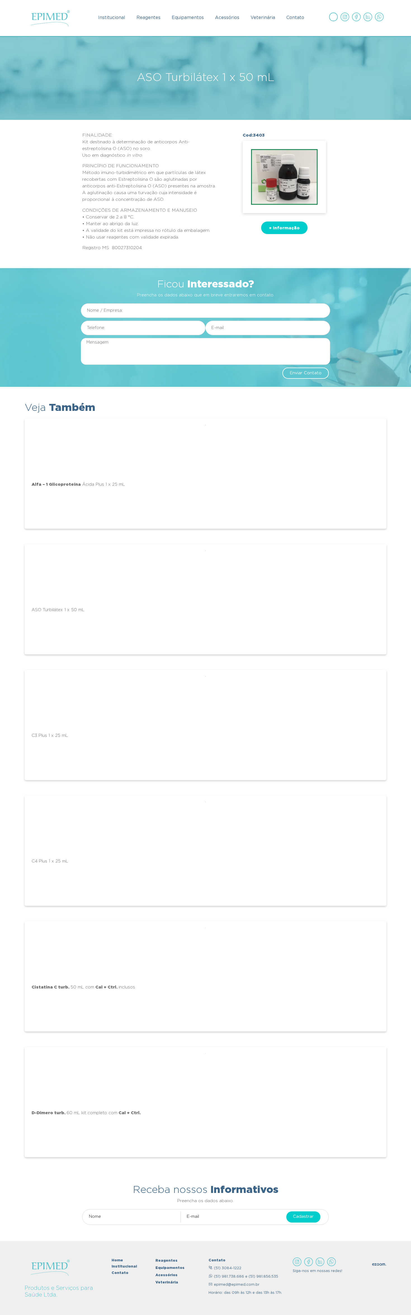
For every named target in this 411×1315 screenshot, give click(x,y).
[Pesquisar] (333, 16)
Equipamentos (188, 18)
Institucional (111, 18)
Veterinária (263, 18)
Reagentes (148, 18)
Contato (295, 18)
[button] (284, 227)
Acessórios (227, 18)
